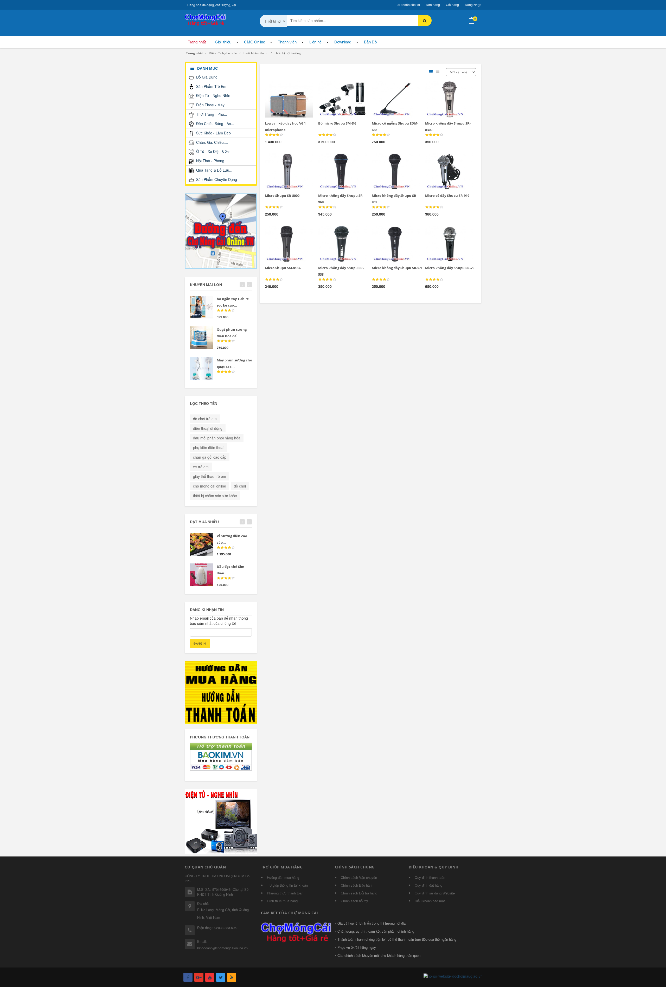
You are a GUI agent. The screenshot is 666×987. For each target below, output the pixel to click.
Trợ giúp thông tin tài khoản (287, 885)
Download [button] (342, 42)
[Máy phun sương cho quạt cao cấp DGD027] (201, 368)
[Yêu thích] (291, 87)
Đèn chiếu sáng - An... (214, 123)
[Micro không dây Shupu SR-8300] (441, 87)
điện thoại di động (207, 428)
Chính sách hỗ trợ (354, 900)
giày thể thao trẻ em (209, 476)
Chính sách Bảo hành (357, 885)
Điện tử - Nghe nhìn (212, 95)
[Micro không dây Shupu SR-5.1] (387, 232)
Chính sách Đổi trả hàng (359, 893)
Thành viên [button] (287, 42)
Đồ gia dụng (206, 77)
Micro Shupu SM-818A (283, 267)
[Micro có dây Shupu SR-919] (441, 159)
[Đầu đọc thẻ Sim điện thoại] (201, 574)
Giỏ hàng (452, 4)
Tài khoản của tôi (408, 4)
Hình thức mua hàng (282, 900)
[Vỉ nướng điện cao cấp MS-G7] (201, 544)
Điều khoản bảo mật (430, 900)
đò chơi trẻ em (205, 418)
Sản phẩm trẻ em (210, 86)
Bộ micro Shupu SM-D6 (337, 123)
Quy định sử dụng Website (435, 893)
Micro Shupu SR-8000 (282, 195)
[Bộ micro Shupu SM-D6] (334, 87)
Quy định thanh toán (430, 877)
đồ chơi (240, 486)
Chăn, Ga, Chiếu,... (211, 142)
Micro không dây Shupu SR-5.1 (397, 267)
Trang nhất (197, 42)
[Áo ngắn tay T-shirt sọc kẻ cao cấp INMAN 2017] (201, 307)
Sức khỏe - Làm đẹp (213, 132)
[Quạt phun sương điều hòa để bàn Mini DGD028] (201, 337)
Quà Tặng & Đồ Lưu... (213, 170)
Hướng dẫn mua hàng (283, 877)
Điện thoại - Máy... (211, 104)
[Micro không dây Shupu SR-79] (441, 232)
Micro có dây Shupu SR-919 (447, 195)
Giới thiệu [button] (223, 42)
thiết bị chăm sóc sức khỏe (215, 495)
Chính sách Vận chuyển (359, 877)
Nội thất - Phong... (211, 160)
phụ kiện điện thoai (208, 447)
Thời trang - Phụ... (211, 114)
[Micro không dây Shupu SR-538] (334, 232)
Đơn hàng (433, 4)
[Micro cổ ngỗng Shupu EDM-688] (387, 87)
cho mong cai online (209, 486)
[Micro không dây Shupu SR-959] (387, 159)
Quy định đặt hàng (428, 885)
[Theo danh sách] (438, 71)
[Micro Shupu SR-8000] (280, 159)
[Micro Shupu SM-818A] (280, 232)
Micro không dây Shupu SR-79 (449, 267)
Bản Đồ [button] (370, 42)
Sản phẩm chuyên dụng (216, 179)
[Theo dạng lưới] (431, 71)
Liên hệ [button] (315, 42)
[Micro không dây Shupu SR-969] (334, 159)
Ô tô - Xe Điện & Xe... (214, 151)
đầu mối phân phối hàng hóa (216, 437)
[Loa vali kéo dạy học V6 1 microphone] (280, 87)
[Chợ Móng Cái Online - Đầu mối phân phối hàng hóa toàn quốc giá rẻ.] (205, 19)
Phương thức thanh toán (285, 893)
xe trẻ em (201, 466)
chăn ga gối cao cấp (209, 457)
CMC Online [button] (254, 42)
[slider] (274, 135)
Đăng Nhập (473, 4)
